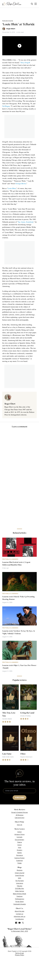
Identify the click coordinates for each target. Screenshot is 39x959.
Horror (19, 845)
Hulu (19, 847)
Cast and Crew (19, 818)
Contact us (19, 914)
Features (19, 896)
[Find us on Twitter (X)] (23, 923)
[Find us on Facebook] (16, 923)
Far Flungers (19, 881)
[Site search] (32, 4)
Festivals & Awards (7, 21)
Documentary (19, 840)
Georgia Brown (21, 183)
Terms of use (19, 953)
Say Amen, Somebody (25, 222)
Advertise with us (19, 916)
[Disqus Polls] (19, 454)
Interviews (19, 883)
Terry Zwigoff (25, 62)
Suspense (19, 860)
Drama (19, 842)
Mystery (19, 850)
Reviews (19, 870)
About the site (19, 911)
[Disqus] (19, 501)
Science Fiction (19, 858)
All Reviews (19, 815)
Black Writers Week (19, 894)
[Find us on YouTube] (20, 922)
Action (19, 832)
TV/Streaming (19, 899)
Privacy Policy (19, 955)
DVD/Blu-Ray (19, 888)
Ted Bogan (6, 106)
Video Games (19, 891)
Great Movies (19, 875)
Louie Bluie (12, 188)
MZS (19, 878)
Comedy (19, 837)
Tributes (19, 886)
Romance (19, 855)
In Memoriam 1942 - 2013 (19, 931)
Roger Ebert (10, 29)
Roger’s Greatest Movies (19, 812)
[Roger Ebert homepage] (11, 4)
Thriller (19, 863)
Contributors (19, 919)
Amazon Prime (19, 834)
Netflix (19, 853)
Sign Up (19, 825)
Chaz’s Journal (19, 873)
